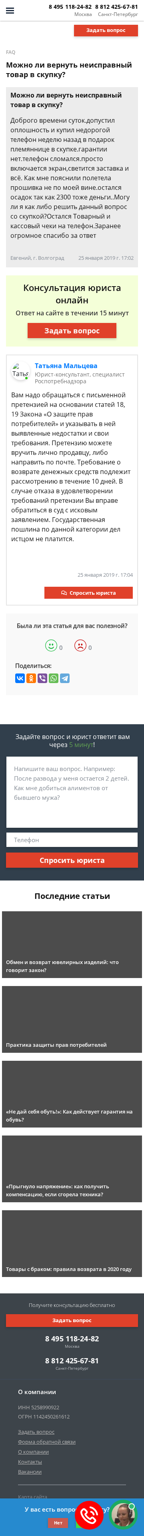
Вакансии (30, 1471)
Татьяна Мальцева (66, 365)
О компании (33, 1451)
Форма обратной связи (47, 1441)
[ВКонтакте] (20, 678)
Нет (58, 1523)
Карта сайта (32, 1496)
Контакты (30, 1461)
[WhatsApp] (53, 678)
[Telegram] (65, 678)
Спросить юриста (93, 592)
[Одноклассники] (31, 678)
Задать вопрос (106, 30)
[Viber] (42, 678)
